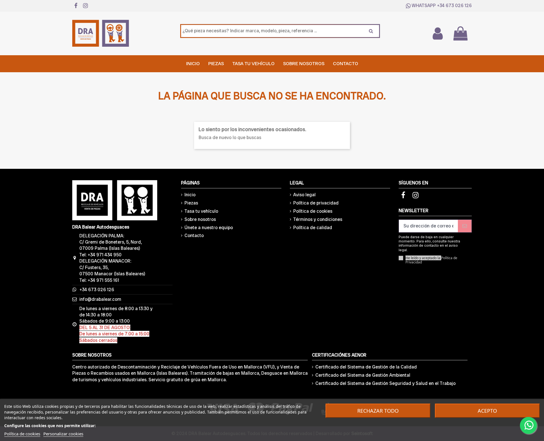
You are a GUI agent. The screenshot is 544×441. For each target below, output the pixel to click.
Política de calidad (312, 228)
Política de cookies (312, 211)
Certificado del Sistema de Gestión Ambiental (362, 375)
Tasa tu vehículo (201, 211)
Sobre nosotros (200, 219)
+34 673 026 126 (454, 5)
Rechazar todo (378, 410)
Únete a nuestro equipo (208, 228)
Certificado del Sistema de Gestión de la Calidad (366, 367)
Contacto (194, 235)
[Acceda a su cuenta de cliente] (437, 33)
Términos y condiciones (317, 219)
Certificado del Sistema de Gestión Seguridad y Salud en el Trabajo (385, 383)
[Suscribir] (464, 226)
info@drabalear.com (100, 299)
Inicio (190, 195)
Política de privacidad (316, 203)
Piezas (191, 203)
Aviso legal (304, 195)
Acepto (487, 410)
